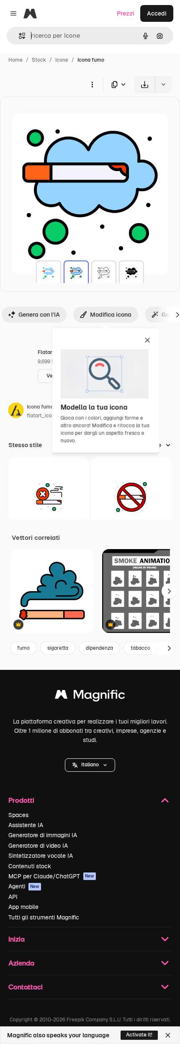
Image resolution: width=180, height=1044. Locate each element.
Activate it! (139, 1034)
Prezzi (125, 13)
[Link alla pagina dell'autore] (15, 411)
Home (15, 60)
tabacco (140, 648)
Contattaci (25, 986)
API (13, 897)
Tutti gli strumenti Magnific (43, 917)
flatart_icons (42, 415)
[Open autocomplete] (18, 36)
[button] (90, 765)
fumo (23, 648)
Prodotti (21, 800)
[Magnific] (90, 696)
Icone (61, 60)
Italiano (90, 764)
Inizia (16, 939)
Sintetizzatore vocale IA (40, 855)
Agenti (23, 886)
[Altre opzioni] (92, 84)
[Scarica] (144, 84)
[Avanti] (169, 591)
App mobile (23, 907)
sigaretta (57, 648)
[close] (147, 340)
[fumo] (48, 273)
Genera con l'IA (39, 314)
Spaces (18, 815)
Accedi (157, 13)
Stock (39, 60)
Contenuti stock (29, 866)
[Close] (168, 1035)
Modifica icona (110, 314)
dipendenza (99, 648)
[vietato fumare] (48, 497)
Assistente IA (25, 825)
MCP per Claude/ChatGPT (51, 876)
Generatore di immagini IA (42, 835)
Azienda (21, 962)
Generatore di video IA (38, 845)
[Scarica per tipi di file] (119, 84)
